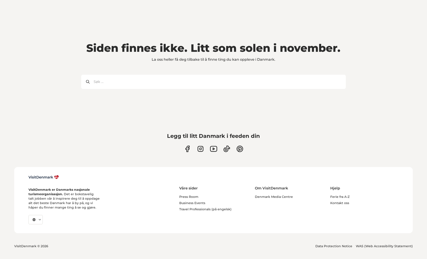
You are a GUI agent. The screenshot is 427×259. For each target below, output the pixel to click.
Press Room (188, 197)
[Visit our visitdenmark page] (214, 149)
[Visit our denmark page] (187, 149)
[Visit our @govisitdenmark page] (227, 149)
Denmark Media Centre (274, 197)
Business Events (192, 203)
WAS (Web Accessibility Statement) (384, 246)
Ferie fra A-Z (340, 197)
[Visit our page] (200, 149)
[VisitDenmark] (43, 177)
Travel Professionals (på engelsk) (205, 209)
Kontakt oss (339, 203)
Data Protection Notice (333, 246)
